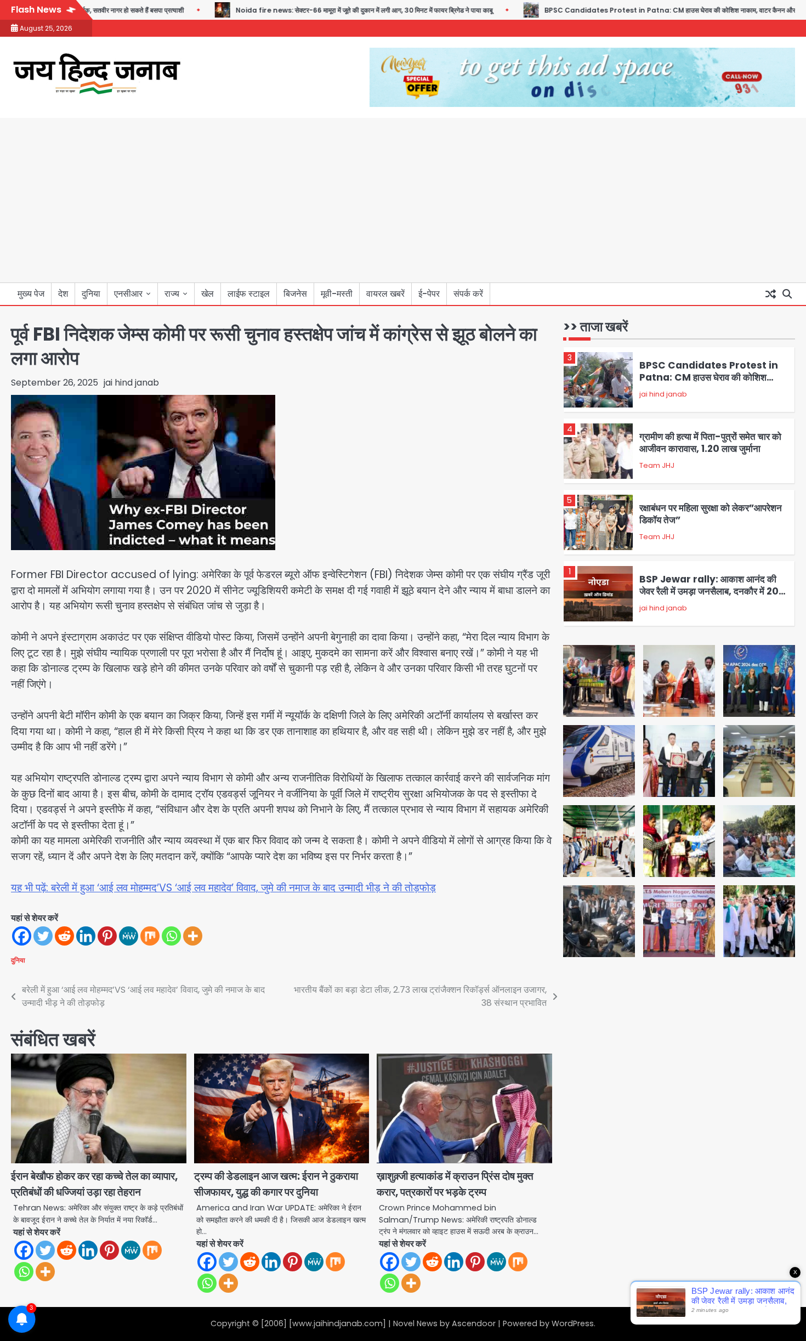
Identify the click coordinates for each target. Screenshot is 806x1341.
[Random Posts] (770, 294)
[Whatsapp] (171, 936)
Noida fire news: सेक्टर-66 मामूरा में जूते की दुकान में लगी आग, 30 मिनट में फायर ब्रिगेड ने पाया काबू (337, 10)
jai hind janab (131, 382)
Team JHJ (656, 465)
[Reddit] (64, 936)
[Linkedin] (85, 936)
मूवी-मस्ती (337, 293)
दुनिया (91, 293)
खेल (207, 293)
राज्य (171, 293)
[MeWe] (128, 936)
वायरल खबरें (385, 293)
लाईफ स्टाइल (249, 293)
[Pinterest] (107, 936)
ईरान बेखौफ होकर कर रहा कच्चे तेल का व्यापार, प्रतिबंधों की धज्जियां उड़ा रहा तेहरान (94, 1184)
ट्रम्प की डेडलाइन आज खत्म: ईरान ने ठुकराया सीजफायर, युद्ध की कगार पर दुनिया (276, 1184)
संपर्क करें (468, 293)
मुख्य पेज (31, 293)
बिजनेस (295, 293)
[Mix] (150, 936)
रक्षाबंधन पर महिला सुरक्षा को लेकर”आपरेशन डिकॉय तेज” (710, 514)
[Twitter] (43, 936)
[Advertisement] (403, 200)
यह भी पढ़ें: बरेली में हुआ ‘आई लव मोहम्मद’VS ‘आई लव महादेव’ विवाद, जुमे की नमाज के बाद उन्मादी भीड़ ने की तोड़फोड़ (223, 887)
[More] (192, 936)
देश (63, 293)
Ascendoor (474, 1323)
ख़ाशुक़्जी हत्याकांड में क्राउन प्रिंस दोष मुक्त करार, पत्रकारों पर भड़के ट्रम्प (455, 1184)
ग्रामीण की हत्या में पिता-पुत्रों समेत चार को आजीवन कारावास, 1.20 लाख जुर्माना (710, 442)
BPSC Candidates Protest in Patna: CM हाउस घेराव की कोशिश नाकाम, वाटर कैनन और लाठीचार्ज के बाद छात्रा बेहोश (708, 384)
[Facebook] (21, 936)
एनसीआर (128, 293)
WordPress (573, 1323)
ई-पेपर (429, 293)
